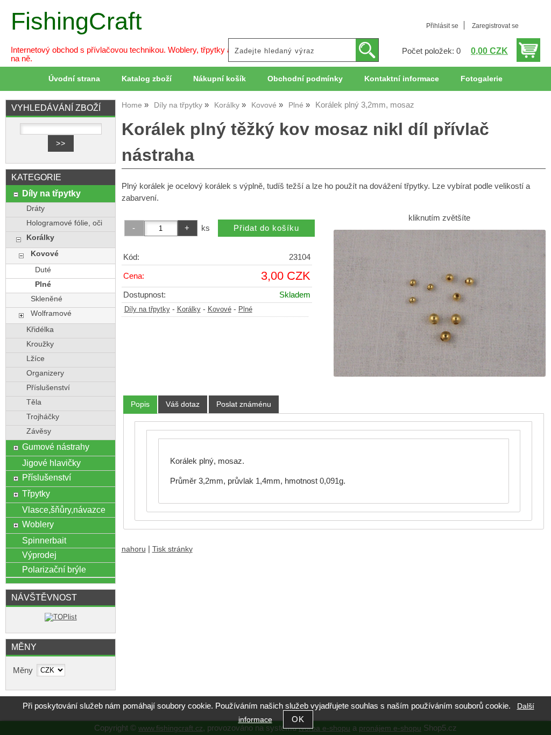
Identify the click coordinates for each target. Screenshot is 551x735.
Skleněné (46, 299)
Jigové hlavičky (51, 463)
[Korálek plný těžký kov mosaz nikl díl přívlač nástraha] (440, 303)
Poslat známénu (243, 404)
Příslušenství (48, 388)
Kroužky (40, 344)
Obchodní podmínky (305, 79)
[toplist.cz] (61, 617)
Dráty (35, 208)
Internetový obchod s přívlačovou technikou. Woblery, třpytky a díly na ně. (128, 54)
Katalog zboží (147, 79)
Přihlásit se (442, 26)
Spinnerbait (44, 540)
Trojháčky (42, 417)
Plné (245, 309)
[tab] (140, 404)
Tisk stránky (172, 549)
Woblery (38, 524)
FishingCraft (76, 21)
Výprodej (39, 555)
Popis (140, 404)
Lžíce (35, 359)
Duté (43, 270)
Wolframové (51, 313)
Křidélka (40, 330)
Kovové (219, 309)
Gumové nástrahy (55, 446)
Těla (33, 402)
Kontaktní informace (401, 79)
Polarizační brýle (54, 569)
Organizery (45, 373)
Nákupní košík (219, 79)
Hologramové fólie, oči (64, 223)
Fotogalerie (482, 79)
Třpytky (36, 493)
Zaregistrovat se (495, 26)
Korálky (189, 309)
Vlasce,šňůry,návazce (63, 509)
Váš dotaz (183, 404)
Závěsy (38, 431)
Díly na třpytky (147, 309)
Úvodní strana (74, 79)
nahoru (134, 549)
